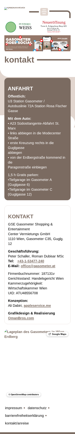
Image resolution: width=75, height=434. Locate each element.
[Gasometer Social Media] (37, 44)
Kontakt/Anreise (17, 423)
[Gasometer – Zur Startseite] (15, 11)
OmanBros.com (21, 318)
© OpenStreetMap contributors (23, 394)
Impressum (13, 408)
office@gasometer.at (38, 266)
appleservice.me (37, 305)
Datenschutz (37, 408)
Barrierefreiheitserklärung (24, 415)
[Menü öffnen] (44, 12)
